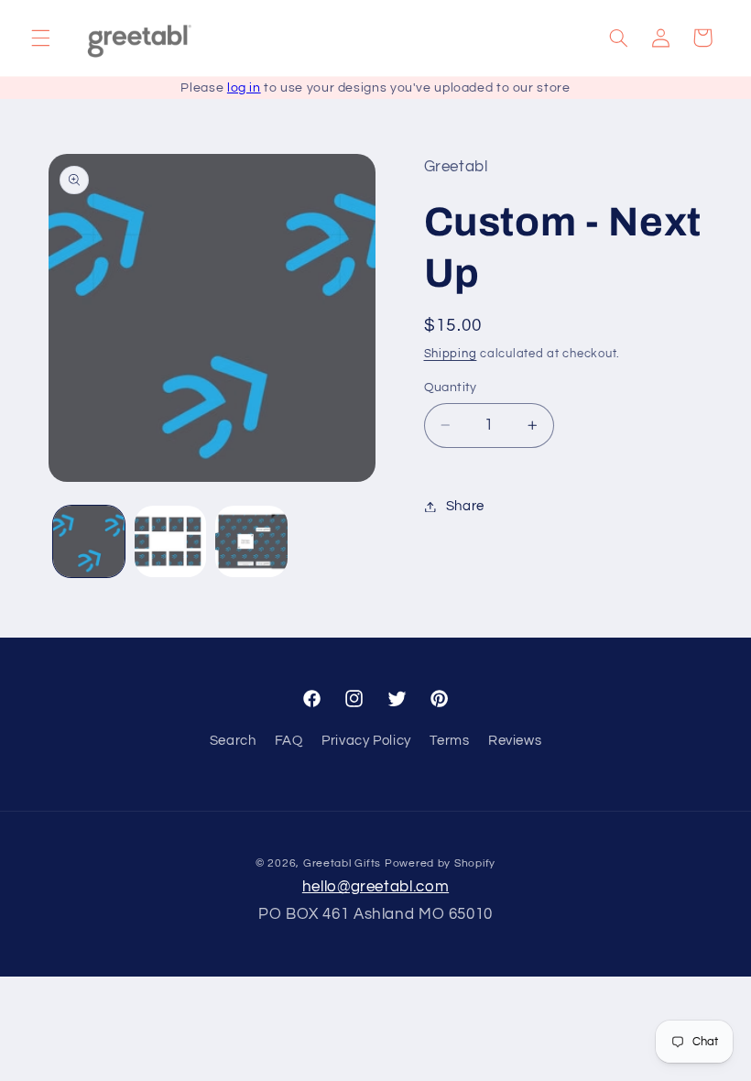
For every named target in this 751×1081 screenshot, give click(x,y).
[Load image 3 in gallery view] (251, 541)
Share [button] (465, 506)
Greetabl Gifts (342, 863)
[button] (40, 37)
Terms (449, 741)
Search (233, 741)
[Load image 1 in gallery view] (89, 541)
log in (244, 88)
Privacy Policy (366, 741)
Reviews (514, 741)
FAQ (289, 741)
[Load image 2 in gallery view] (170, 541)
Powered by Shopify (440, 863)
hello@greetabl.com (375, 887)
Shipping (450, 354)
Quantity (450, 387)
